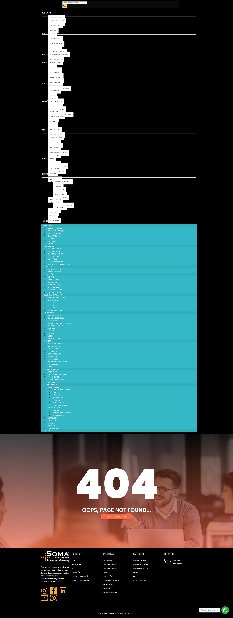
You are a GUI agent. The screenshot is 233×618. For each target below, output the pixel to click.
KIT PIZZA (51, 305)
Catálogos (48, 431)
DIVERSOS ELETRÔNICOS (55, 326)
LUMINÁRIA (51, 328)
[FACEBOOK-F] (53, 590)
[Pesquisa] (64, 6)
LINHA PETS (51, 426)
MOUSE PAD (51, 331)
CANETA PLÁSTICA (53, 256)
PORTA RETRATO (53, 364)
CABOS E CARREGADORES (56, 318)
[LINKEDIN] (63, 590)
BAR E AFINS (48, 226)
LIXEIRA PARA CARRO (54, 285)
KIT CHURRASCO (53, 300)
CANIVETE (56, 410)
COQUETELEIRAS (53, 372)
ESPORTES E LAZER (51, 369)
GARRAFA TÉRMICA (54, 236)
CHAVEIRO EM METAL (54, 269)
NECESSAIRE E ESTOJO (55, 290)
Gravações (76, 572)
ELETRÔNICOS (49, 313)
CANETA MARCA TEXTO (55, 254)
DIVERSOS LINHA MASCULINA (62, 413)
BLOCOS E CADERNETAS (55, 344)
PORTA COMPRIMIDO (60, 405)
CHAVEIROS (48, 267)
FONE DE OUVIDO (53, 377)
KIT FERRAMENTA (58, 415)
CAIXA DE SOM (52, 321)
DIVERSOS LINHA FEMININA (62, 390)
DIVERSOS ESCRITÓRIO (55, 346)
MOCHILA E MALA (53, 287)
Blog (74, 568)
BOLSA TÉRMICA (53, 282)
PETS (135, 576)
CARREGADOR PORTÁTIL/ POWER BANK (60, 323)
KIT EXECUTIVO (52, 351)
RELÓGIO (51, 336)
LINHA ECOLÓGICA (140, 568)
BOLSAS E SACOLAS (53, 280)
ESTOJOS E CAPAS (53, 349)
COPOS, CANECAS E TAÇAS (56, 231)
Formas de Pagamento (82, 580)
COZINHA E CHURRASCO (53, 295)
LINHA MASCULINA (54, 408)
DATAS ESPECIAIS (53, 418)
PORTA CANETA (52, 359)
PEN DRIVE (51, 333)
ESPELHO (56, 392)
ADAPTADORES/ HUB (54, 315)
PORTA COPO (52, 241)
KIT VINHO (51, 239)
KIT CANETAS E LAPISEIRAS (56, 262)
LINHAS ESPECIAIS (50, 384)
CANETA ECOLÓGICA (54, 249)
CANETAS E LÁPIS (50, 246)
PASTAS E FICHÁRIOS (54, 354)
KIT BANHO (56, 395)
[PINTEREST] (53, 598)
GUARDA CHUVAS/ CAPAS (56, 380)
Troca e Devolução (80, 576)
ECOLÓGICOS (52, 421)
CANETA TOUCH (53, 259)
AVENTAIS (51, 277)
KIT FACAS (51, 303)
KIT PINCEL (56, 400)
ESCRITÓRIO (48, 341)
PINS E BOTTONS (53, 356)
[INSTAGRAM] (44, 590)
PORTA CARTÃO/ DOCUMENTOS (58, 362)
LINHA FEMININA (53, 387)
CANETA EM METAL (54, 251)
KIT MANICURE (58, 397)
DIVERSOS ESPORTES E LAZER (57, 374)
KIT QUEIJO (51, 308)
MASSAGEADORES (58, 403)
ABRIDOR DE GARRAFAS (55, 228)
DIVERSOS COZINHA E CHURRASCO (59, 297)
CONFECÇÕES (49, 274)
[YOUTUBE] (44, 598)
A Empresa (76, 564)
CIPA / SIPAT (51, 423)
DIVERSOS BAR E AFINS (55, 233)
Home (74, 560)
